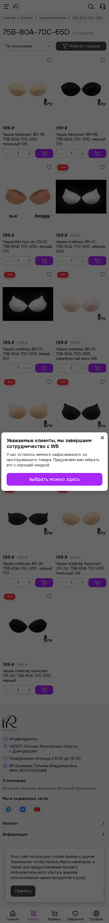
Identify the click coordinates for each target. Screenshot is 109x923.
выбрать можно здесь (54, 479)
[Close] (102, 437)
